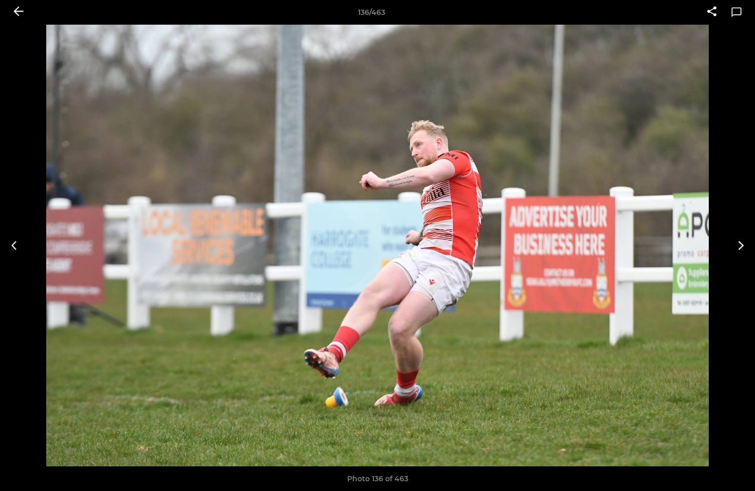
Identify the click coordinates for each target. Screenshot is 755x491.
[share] (712, 12)
